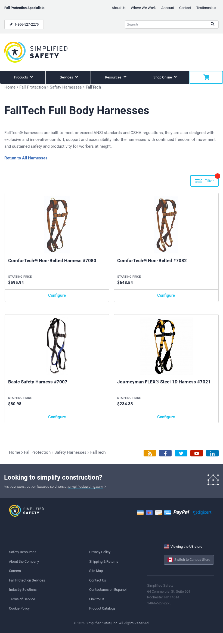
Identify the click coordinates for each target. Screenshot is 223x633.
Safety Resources (22, 552)
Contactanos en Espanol (107, 589)
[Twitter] (181, 453)
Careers (15, 571)
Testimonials (206, 8)
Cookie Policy (19, 608)
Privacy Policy (99, 552)
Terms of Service (22, 599)
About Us (119, 8)
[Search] (212, 24)
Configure (57, 295)
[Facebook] (165, 453)
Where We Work (143, 8)
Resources (113, 77)
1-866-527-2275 (26, 24)
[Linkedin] (212, 453)
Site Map (96, 571)
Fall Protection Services (27, 580)
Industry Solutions (23, 589)
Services (67, 77)
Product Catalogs (102, 608)
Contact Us (97, 580)
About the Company (24, 561)
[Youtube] (196, 453)
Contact (185, 8)
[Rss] (150, 453)
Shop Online (163, 77)
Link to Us (96, 599)
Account (167, 8)
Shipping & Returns (103, 561)
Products (21, 77)
